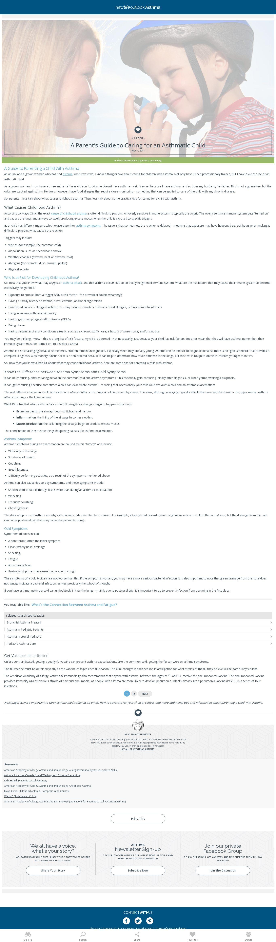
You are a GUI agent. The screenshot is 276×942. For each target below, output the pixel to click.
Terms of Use (164, 928)
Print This (138, 818)
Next (145, 693)
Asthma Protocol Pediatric (24, 636)
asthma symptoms (88, 225)
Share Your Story (53, 870)
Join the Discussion (223, 870)
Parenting (156, 160)
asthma (68, 174)
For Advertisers (145, 928)
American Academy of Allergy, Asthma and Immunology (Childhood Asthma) (47, 785)
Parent (143, 160)
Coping (138, 138)
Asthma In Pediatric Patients (25, 629)
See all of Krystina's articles (138, 749)
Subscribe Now (138, 870)
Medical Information (125, 160)
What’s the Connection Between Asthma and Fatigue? (74, 604)
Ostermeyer (138, 734)
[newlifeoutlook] (138, 7)
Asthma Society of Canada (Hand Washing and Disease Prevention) (42, 775)
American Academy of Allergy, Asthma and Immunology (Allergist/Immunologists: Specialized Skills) (60, 770)
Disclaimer (180, 928)
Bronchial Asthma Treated (24, 622)
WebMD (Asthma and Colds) (20, 796)
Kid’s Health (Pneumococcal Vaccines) (25, 780)
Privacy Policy (126, 928)
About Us (95, 928)
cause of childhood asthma (69, 213)
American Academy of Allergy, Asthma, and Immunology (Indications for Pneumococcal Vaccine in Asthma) (65, 801)
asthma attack (72, 283)
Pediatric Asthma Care (21, 644)
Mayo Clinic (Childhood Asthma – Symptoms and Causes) (36, 791)
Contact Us (109, 928)
